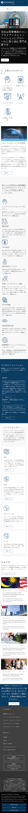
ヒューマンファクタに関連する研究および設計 (7, 88)
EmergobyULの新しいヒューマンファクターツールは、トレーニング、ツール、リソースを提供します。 (14, 766)
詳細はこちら (15, 215)
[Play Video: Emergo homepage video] (14, 132)
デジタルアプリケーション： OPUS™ (11, 726)
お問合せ (4, 60)
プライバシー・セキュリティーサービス (11, 720)
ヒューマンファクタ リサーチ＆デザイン (11, 717)
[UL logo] (7, 3)
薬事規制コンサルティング (8, 714)
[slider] (14, 140)
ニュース (20, 103)
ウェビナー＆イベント (7, 104)
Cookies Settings (14, 804)
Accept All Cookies (14, 810)
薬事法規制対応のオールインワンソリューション (14, 758)
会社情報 (5, 737)
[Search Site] (23, 3)
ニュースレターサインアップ (8, 574)
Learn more (21, 801)
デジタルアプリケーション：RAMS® (11, 723)
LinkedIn (15, 776)
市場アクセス (20, 86)
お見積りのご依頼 (7, 119)
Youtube (12, 776)
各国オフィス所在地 (7, 743)
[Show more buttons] (25, 140)
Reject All (14, 807)
